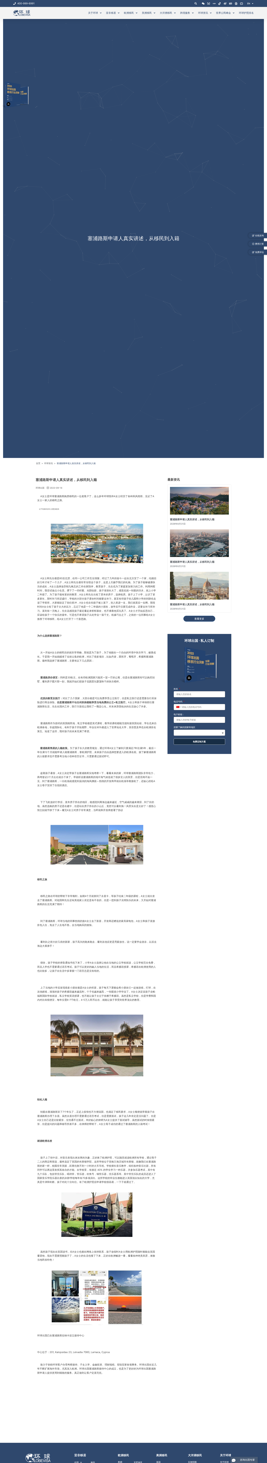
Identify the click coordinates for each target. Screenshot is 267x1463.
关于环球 (93, 13)
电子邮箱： (179, 714)
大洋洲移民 (166, 13)
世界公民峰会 (223, 13)
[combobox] (178, 707)
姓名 (176, 688)
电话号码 (178, 701)
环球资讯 (203, 13)
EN (248, 3)
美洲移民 (147, 13)
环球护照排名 (246, 13)
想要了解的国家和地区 (184, 727)
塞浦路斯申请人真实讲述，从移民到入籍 (192, 519)
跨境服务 (185, 13)
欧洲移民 (129, 13)
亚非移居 (111, 13)
